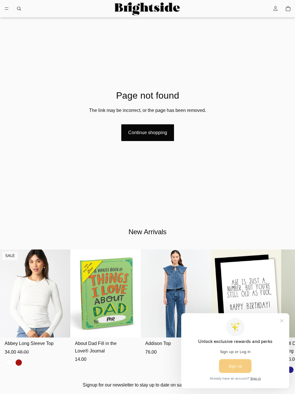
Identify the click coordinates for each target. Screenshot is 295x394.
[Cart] (288, 8)
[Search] (19, 8)
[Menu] (6, 8)
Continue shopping (147, 132)
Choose (66, 328)
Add (136, 328)
